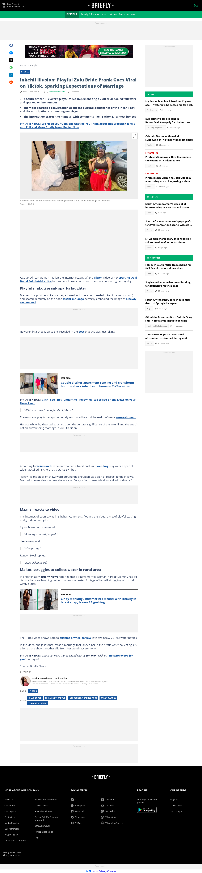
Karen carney (108, 698)
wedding (102, 466)
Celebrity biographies (155, 127)
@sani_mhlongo (73, 299)
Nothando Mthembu (57, 91)
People (71, 14)
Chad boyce (35, 698)
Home (23, 65)
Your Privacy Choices (104, 871)
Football (150, 145)
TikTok (98, 277)
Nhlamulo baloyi (55, 698)
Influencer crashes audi (83, 698)
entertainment (126, 417)
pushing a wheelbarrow (75, 638)
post (81, 331)
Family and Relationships (157, 326)
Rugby (149, 308)
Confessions (152, 110)
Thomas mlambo (38, 703)
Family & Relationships (93, 14)
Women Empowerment (123, 14)
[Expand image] (135, 136)
